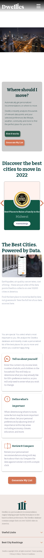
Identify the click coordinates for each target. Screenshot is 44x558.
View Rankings (22, 224)
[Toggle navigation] (38, 6)
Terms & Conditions (28, 554)
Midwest (22, 217)
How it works (12, 134)
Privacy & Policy (15, 554)
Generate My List (14, 142)
